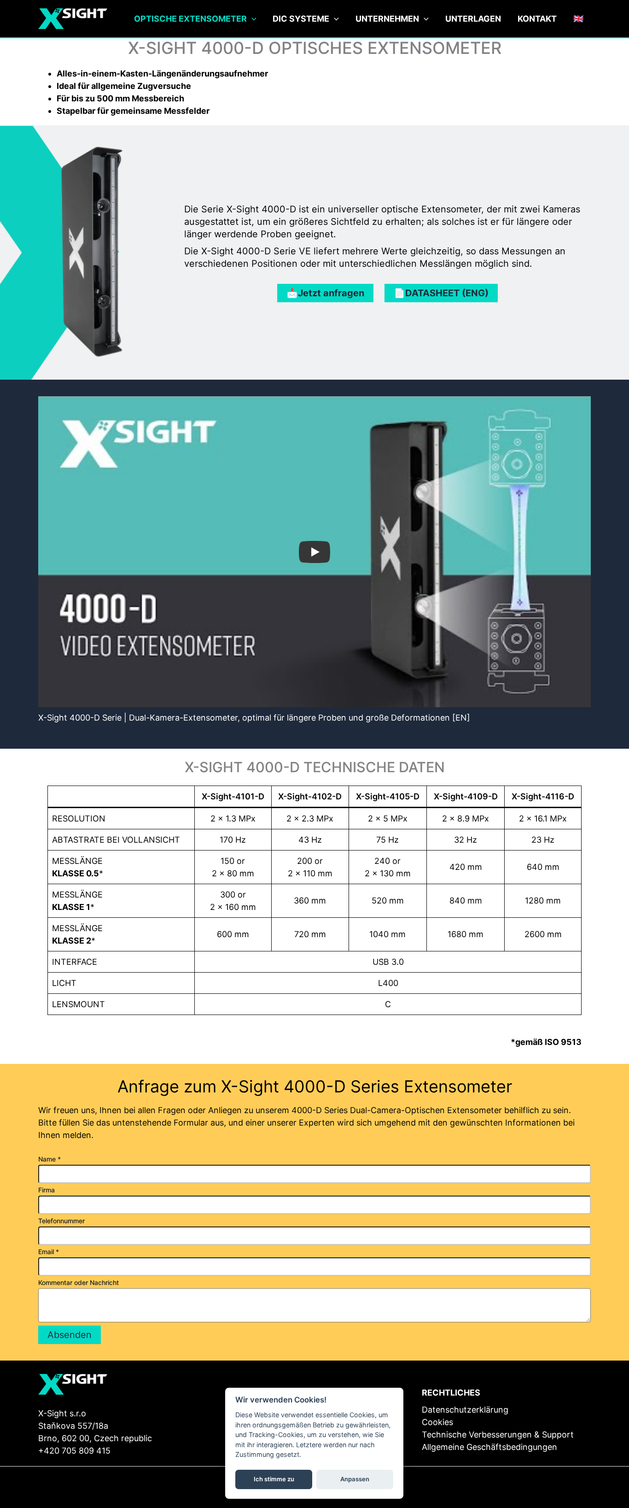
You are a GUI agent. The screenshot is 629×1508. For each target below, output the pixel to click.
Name (49, 1159)
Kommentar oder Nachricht (78, 1282)
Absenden (69, 1334)
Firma (46, 1190)
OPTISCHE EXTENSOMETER (190, 18)
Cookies (437, 1422)
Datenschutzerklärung (465, 1409)
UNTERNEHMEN (387, 18)
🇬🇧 (578, 18)
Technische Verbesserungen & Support (498, 1434)
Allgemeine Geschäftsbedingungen (489, 1447)
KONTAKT (537, 18)
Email (48, 1252)
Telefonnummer (61, 1221)
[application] (251, 19)
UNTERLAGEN (473, 18)
